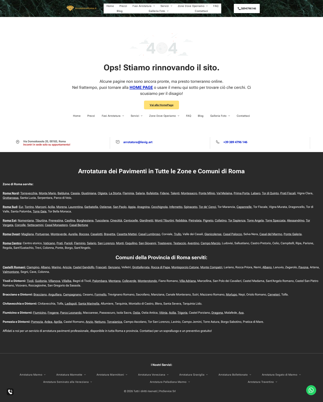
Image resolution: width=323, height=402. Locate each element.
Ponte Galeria (293, 234)
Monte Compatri (211, 267)
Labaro (255, 193)
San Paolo (120, 207)
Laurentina (75, 207)
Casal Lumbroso (149, 234)
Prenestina (56, 220)
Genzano (114, 267)
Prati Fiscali (288, 193)
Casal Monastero (56, 225)
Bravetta (109, 234)
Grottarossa (11, 197)
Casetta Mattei (127, 234)
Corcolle (20, 225)
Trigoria (182, 312)
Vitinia (163, 312)
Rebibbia (181, 220)
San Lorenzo (106, 243)
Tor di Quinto (270, 193)
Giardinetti (146, 220)
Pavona (303, 267)
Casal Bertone (78, 225)
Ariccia (67, 267)
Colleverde (129, 281)
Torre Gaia (39, 211)
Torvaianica (114, 321)
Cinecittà (116, 220)
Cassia (75, 193)
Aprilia (58, 321)
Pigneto (208, 220)
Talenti (175, 193)
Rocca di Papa (160, 267)
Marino (56, 267)
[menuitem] (110, 6)
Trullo (177, 234)
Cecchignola (159, 207)
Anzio (89, 321)
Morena (61, 207)
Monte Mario (47, 193)
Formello (100, 294)
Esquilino (131, 243)
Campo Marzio (210, 243)
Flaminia (128, 193)
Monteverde (59, 234)
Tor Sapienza (236, 220)
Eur (21, 207)
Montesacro (189, 193)
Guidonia (41, 281)
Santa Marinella (88, 303)
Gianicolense (213, 234)
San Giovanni (147, 243)
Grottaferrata (141, 267)
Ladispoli (71, 303)
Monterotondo (147, 281)
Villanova (54, 281)
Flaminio (79, 243)
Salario (91, 243)
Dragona (217, 312)
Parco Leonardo (70, 312)
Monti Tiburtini (164, 220)
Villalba (66, 281)
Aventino (193, 243)
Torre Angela (255, 220)
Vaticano (49, 243)
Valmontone (11, 271)
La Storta (115, 193)
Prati (60, 243)
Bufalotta (152, 193)
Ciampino (33, 267)
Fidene (164, 193)
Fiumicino (39, 312)
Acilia (51, 207)
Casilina (70, 220)
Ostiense (106, 207)
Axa (241, 312)
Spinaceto (190, 207)
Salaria (140, 193)
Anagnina (143, 207)
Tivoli (30, 281)
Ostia (136, 312)
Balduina (63, 193)
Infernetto (175, 207)
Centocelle (131, 220)
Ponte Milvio (207, 193)
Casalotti (96, 234)
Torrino (29, 207)
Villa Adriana (187, 281)
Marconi (40, 207)
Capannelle (244, 207)
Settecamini (35, 225)
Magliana (27, 234)
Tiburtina (41, 220)
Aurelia (73, 234)
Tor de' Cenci (207, 207)
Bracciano (40, 294)
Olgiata (102, 193)
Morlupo (231, 294)
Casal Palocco (232, 234)
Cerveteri (274, 294)
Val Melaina (224, 193)
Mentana (115, 281)
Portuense (42, 234)
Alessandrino (295, 220)
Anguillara (55, 294)
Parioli (68, 243)
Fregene (53, 312)
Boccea (84, 234)
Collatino (221, 220)
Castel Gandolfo (83, 267)
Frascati (101, 267)
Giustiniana (88, 193)
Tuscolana (102, 220)
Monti (120, 243)
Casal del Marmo (270, 234)
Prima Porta (241, 193)
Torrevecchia (28, 193)
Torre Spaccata (275, 220)
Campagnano (72, 294)
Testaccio (179, 243)
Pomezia (37, 321)
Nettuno (100, 321)
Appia (132, 207)
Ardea (48, 321)
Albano (45, 267)
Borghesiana (85, 220)
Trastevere (165, 243)
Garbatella (91, 207)
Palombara (99, 281)
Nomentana (26, 220)
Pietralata (195, 220)
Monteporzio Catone (185, 267)
